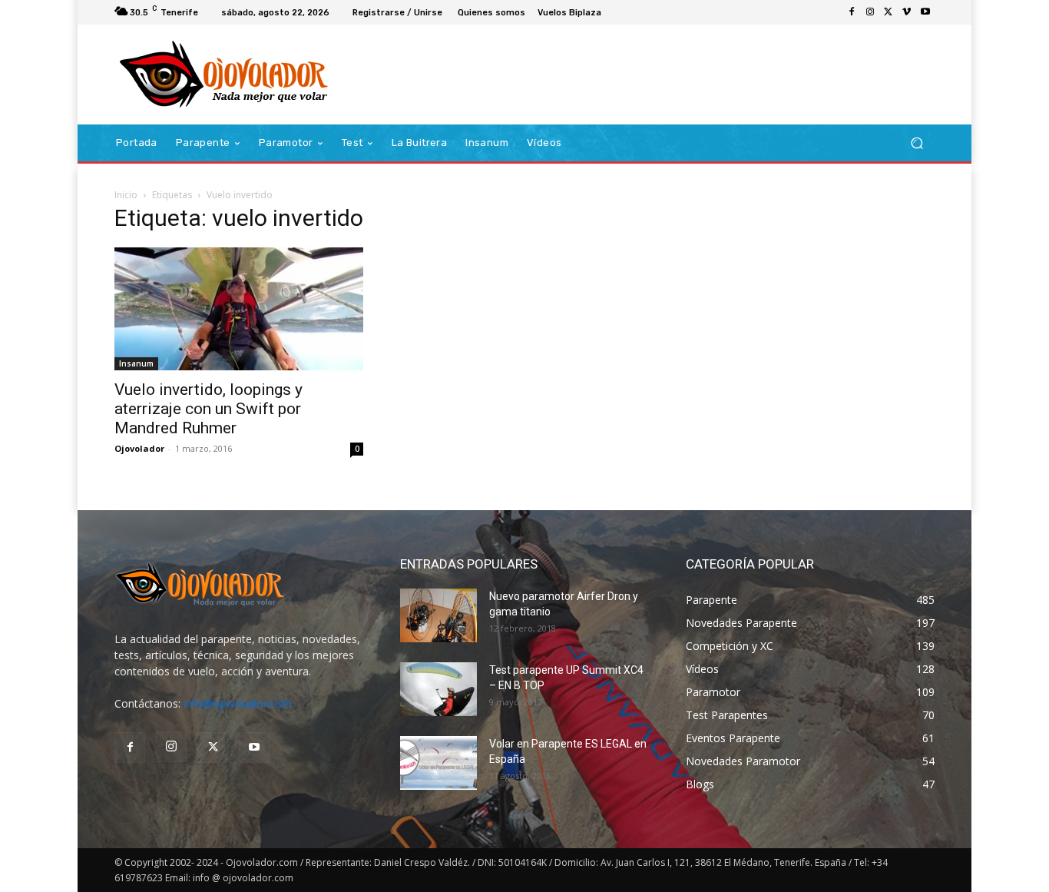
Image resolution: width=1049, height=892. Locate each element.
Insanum (136, 363)
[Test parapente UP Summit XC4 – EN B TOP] (438, 689)
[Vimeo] (907, 12)
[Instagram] (870, 12)
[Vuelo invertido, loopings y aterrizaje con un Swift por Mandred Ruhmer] (238, 308)
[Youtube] (925, 12)
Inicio (125, 194)
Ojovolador (139, 448)
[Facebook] (851, 12)
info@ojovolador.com (238, 703)
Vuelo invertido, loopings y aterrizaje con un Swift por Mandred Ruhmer (208, 408)
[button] (916, 143)
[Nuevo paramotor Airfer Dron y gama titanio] (438, 615)
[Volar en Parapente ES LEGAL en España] (438, 763)
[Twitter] (888, 12)
